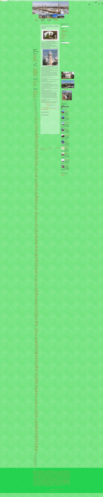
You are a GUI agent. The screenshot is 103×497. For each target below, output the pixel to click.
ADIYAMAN (60, 480)
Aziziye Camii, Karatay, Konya (36, 125)
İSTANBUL (49, 485)
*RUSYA (47, 477)
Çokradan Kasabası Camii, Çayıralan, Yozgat (35, 222)
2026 (34, 101)
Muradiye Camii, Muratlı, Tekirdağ (36, 122)
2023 (34, 104)
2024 (34, 103)
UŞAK (52, 484)
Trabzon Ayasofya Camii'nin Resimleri (36, 376)
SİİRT (33, 484)
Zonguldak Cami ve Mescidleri (36, 358)
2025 (34, 102)
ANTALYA (46, 481)
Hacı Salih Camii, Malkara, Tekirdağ (36, 317)
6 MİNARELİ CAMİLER (51, 480)
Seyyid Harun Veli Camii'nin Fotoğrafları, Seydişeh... (36, 403)
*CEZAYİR (49, 472)
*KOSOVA (46, 475)
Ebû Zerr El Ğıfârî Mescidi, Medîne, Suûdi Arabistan (36, 162)
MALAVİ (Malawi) (35, 60)
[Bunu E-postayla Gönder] (55, 107)
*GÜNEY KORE (50, 473)
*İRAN (57, 479)
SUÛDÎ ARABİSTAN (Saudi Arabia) (36, 156)
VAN (35, 327)
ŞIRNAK (59, 485)
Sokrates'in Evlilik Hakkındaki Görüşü (35, 70)
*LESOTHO (55, 475)
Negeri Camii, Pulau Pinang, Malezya (36, 225)
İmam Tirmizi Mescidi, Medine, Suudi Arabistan (36, 356)
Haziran (36, 114)
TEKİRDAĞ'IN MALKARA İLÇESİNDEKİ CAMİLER (36, 185)
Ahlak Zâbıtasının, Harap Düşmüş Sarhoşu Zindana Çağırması (36, 72)
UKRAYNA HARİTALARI (34, 58)
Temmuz (36, 113)
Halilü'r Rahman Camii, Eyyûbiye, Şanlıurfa (36, 234)
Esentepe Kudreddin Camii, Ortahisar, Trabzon (35, 396)
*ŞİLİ (40, 480)
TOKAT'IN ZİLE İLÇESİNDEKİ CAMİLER (36, 331)
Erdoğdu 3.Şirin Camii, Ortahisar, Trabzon (36, 333)
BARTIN (69, 481)
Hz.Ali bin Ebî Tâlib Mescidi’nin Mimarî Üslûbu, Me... (36, 169)
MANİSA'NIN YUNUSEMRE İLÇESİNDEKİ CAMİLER (36, 134)
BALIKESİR (64, 481)
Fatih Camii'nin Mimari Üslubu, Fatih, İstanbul (67, 153)
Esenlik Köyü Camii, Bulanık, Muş (36, 306)
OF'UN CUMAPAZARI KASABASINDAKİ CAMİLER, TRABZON (36, 196)
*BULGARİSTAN (64, 471)
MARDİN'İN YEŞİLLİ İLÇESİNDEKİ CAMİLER (36, 450)
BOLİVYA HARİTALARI (36, 61)
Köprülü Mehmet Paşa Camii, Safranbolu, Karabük (36, 231)
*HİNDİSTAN (39, 474)
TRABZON (44, 484)
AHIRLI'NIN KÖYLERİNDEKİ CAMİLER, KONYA (36, 447)
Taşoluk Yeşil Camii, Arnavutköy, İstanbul (67, 159)
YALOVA (57, 484)
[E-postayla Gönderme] (53, 107)
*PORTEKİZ (41, 477)
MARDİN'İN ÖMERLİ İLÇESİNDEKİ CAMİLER (36, 391)
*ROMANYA (44, 477)
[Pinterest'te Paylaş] (58, 107)
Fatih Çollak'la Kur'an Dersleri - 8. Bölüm (35, 91)
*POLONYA (38, 477)
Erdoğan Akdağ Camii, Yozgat (36, 360)
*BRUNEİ (60, 471)
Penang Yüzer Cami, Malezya (36, 424)
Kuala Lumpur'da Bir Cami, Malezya (36, 140)
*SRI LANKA (61, 477)
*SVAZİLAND (51, 478)
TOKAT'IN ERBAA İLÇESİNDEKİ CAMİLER (36, 137)
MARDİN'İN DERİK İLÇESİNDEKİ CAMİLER (36, 272)
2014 (34, 461)
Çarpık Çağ (34, 83)
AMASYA (39, 481)
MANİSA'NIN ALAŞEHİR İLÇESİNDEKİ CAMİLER (36, 380)
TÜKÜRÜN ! (34, 84)
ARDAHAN (51, 481)
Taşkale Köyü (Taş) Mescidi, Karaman (36, 373)
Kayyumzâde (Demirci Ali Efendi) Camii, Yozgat (36, 325)
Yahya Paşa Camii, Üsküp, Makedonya (67, 135)
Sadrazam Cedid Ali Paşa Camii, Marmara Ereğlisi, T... (36, 250)
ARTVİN (54, 481)
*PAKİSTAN (62, 476)
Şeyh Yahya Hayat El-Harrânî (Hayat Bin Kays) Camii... (36, 243)
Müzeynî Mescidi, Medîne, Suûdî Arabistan (36, 386)
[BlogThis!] (56, 107)
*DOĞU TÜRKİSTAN (67, 472)
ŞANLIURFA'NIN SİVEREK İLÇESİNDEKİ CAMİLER (36, 353)
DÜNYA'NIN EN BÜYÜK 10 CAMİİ (65, 100)
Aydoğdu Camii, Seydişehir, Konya (36, 442)
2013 (34, 462)
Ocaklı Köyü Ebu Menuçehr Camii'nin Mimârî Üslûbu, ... (36, 370)
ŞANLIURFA (46, 109)
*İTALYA (38, 480)
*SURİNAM (68, 477)
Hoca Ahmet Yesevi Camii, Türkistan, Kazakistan (36, 128)
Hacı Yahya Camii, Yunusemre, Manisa (36, 400)
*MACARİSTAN (68, 475)
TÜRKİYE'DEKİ (43, 19)
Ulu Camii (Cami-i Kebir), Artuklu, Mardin (36, 444)
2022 (34, 105)
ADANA (56, 480)
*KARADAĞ (57, 474)
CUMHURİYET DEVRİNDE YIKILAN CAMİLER (64, 31)
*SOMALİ (58, 477)
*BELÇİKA (39, 471)
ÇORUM (38, 485)
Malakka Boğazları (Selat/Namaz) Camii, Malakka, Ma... (36, 338)
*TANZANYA (58, 478)
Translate (67, 43)
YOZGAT (60, 484)
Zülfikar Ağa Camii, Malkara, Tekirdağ (36, 394)
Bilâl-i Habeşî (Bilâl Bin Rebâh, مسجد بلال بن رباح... (36, 303)
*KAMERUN (50, 474)
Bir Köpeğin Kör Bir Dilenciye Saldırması (35, 75)
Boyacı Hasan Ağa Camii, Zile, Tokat (36, 183)
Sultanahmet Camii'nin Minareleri (67, 116)
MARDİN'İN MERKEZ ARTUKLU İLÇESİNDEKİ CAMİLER (36, 342)
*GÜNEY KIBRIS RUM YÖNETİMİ (43, 473)
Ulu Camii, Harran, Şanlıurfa (36, 188)
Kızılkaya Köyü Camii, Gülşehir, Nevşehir (36, 411)
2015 (34, 460)
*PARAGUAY (34, 477)
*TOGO (65, 478)
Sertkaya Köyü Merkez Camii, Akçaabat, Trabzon (36, 422)
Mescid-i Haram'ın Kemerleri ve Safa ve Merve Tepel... (36, 291)
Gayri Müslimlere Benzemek (35, 97)
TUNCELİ (49, 484)
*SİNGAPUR (55, 478)
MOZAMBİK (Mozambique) (34, 57)
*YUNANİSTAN (35, 479)
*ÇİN (43, 479)
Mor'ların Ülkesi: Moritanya (35, 55)
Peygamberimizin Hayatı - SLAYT (35, 93)
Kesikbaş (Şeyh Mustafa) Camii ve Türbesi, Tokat (36, 159)
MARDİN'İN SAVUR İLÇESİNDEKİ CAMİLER (36, 240)
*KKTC (38, 475)
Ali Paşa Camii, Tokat (36, 123)
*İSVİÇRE (35, 480)
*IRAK (43, 474)
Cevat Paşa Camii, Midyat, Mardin (36, 431)
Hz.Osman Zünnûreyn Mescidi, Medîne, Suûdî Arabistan (36, 193)
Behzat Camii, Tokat (36, 229)
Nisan (35, 116)
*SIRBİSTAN (54, 477)
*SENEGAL (51, 477)
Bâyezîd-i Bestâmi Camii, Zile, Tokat (36, 119)
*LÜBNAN (58, 475)
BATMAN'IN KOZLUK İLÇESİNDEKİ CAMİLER (36, 437)
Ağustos (36, 112)
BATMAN (35, 282)
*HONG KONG (35, 474)
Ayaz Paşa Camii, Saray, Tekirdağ (36, 439)
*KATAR (61, 474)
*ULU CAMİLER (45, 108)
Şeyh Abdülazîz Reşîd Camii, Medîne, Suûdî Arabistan (36, 314)
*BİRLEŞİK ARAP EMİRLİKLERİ (38, 472)
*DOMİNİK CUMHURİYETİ (61, 472)
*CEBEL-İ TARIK (45, 472)
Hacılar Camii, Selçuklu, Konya (36, 420)
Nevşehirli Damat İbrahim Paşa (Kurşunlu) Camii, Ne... (36, 261)
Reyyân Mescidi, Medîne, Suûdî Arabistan (36, 388)
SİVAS (35, 211)
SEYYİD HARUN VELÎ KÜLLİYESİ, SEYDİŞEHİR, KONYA (36, 147)
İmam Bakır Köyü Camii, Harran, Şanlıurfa (36, 349)
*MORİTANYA (35, 476)
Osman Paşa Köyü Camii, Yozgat (36, 190)
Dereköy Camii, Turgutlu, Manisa (36, 319)
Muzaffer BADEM (64, 174)
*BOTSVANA (54, 471)
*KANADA (54, 474)
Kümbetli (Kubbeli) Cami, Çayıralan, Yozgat (36, 266)
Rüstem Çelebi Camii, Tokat (36, 311)
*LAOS (52, 475)
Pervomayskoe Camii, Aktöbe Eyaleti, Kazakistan (36, 413)
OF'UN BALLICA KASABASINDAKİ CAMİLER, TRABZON (36, 367)
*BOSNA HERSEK (49, 471)
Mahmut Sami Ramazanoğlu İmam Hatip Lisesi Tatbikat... (36, 142)
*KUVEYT (50, 475)
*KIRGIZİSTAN (34, 475)
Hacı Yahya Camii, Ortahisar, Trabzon (35, 173)
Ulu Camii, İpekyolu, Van (36, 202)
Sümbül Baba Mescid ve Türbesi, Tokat (36, 362)
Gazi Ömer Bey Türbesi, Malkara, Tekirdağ (36, 180)
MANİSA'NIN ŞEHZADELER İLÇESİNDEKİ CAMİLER (36, 294)
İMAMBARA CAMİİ (42, 485)
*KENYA (68, 474)
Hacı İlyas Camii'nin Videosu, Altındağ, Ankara (35, 406)
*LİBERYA (62, 475)
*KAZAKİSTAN (64, 474)
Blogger (50, 491)
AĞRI (61, 481)
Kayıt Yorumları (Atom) (45, 149)
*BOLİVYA (45, 471)
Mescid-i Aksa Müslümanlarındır (67, 129)
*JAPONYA (46, 474)
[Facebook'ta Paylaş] (57, 107)
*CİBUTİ (52, 472)
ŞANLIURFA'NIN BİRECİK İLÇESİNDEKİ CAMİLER (36, 213)
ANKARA (42, 481)
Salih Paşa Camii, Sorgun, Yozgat (36, 378)
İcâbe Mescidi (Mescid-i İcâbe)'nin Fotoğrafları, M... (36, 209)
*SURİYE (34, 478)
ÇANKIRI (35, 485)
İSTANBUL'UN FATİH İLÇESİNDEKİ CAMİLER (67, 148)
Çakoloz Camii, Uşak (36, 219)
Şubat (35, 452)
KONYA (65, 482)
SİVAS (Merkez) (36, 312)
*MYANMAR (48, 476)
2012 (34, 463)
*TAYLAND (62, 478)
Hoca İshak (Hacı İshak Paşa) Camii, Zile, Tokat (36, 383)
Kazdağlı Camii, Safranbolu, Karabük (36, 269)
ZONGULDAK (64, 484)
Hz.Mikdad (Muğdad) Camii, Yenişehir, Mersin (67, 123)
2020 (34, 454)
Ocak (35, 453)
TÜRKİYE (65, 79)
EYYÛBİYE (49, 108)
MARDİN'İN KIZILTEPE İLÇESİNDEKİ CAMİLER (36, 176)
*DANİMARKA (55, 472)
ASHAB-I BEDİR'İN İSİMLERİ (35, 94)
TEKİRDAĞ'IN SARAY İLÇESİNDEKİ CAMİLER (36, 300)
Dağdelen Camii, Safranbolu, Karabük (36, 289)
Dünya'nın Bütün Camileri (46, 3)
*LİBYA (64, 475)
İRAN (45, 485)
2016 (34, 459)
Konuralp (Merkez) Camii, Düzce (36, 145)
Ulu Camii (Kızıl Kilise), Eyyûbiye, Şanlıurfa (36, 284)
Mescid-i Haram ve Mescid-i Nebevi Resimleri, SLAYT (36, 131)
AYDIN (58, 481)
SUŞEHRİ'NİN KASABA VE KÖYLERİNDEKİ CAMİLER (36, 322)
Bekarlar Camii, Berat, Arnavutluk (67, 111)
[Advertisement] (50, 140)
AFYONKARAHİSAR (65, 480)
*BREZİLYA (57, 471)
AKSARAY (34, 481)
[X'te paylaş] (56, 107)
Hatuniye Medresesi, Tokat (36, 206)
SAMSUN (58, 483)
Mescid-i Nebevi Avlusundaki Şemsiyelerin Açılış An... (36, 237)
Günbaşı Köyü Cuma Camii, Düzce (36, 276)
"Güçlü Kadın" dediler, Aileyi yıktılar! (35, 74)
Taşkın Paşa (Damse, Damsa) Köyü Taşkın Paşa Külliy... (36, 247)
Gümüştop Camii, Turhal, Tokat (36, 350)
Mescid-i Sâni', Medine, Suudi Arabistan (36, 416)
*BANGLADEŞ (34, 471)
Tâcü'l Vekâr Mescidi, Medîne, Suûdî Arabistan (36, 151)
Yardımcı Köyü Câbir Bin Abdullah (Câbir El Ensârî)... (36, 258)
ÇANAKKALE (68, 484)
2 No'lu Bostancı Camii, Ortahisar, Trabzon (36, 308)
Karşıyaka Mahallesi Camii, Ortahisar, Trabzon (35, 216)
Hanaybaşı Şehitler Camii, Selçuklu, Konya (36, 280)
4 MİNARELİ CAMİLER (44, 480)
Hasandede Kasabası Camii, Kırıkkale (35, 297)
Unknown (63, 175)
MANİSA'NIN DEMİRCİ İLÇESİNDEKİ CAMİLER (36, 255)
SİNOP (35, 167)
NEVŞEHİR (37, 483)
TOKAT (35, 178)
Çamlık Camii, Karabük (36, 335)
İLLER (62, 32)
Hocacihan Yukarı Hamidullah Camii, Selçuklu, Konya (36, 165)
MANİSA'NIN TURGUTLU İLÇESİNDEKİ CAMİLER (36, 200)
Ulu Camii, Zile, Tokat (36, 286)
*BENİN (42, 471)
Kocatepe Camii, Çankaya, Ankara (67, 141)
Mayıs (35, 115)
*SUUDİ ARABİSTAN (46, 478)
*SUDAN (65, 477)
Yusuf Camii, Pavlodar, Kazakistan (36, 365)
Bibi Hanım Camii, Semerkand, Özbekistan (36, 154)
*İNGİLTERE (53, 479)
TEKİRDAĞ (36, 484)
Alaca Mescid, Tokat (36, 277)
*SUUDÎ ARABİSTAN (39, 478)
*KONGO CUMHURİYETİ (42, 475)
